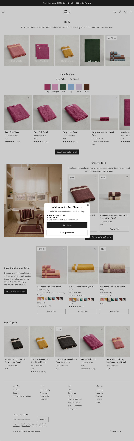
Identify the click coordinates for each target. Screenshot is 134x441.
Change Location (67, 232)
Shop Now (67, 225)
